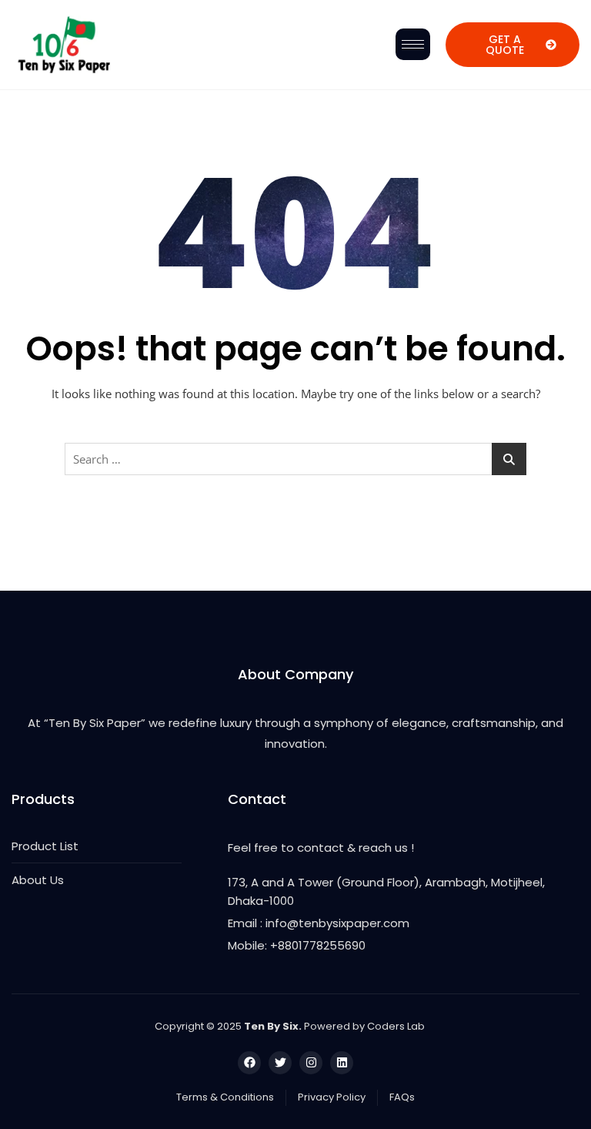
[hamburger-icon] (413, 44)
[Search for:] (295, 459)
